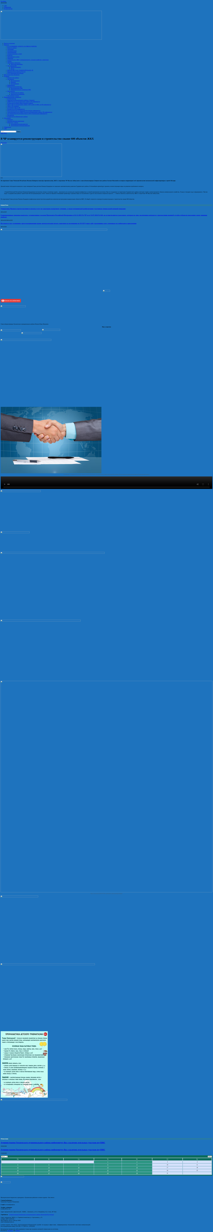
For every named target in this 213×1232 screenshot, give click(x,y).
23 (137, 1170)
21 (78, 1170)
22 (107, 1170)
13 (49, 1167)
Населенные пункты (13, 95)
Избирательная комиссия (14, 86)
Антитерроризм (11, 52)
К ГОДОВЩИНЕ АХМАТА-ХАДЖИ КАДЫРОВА (22, 46)
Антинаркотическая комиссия (19, 124)
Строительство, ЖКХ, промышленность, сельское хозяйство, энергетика (28, 59)
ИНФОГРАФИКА (16, 67)
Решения (13, 82)
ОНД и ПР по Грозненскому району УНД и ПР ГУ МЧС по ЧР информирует (29, 104)
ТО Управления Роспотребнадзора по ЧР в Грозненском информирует (27, 113)
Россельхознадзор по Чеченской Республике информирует (23, 110)
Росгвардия (10, 115)
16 (137, 1167)
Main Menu (4, 133)
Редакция (10, 119)
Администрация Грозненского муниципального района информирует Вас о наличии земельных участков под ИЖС (53, 1143)
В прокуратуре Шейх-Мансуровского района (20, 103)
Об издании (7, 118)
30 (137, 1173)
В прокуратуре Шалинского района (17, 116)
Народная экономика (17, 64)
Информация (11, 85)
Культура (9, 55)
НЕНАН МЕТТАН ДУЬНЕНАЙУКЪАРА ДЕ (20, 70)
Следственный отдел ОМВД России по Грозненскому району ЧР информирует (29, 112)
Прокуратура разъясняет (17, 94)
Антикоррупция (11, 51)
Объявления (7, 7)
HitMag (18, 1230)
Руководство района (13, 77)
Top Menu (3, 1)
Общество (10, 58)
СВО (5, 5)
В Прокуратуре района (17, 92)
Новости (6, 45)
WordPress (10, 1230)
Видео (12, 68)
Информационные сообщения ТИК (21, 89)
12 (17, 1167)
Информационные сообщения (12, 97)
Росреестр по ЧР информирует (16, 109)
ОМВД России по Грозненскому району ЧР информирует (23, 101)
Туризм (9, 61)
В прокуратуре (8, 8)
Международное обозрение (11, 74)
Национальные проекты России (16, 71)
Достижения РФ (12, 65)
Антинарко (10, 49)
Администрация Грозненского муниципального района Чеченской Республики (31, 1214)
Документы (10, 79)
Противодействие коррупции (15, 121)
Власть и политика (9, 43)
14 (78, 1167)
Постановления (15, 80)
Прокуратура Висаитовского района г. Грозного (21, 100)
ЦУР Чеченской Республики (15, 73)
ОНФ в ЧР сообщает (13, 106)
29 (107, 1173)
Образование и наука (13, 56)
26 (17, 1173)
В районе (6, 76)
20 (49, 1170)
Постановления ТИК (17, 88)
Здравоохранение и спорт (14, 54)
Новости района (12, 48)
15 (107, 1167)
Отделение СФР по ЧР (13, 107)
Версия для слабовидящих (12, 300)
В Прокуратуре (11, 98)
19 (17, 1170)
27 (49, 1173)
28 (78, 1173)
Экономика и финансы (13, 62)
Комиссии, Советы (12, 122)
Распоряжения (15, 83)
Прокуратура (11, 91)
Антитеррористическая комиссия (20, 125)
